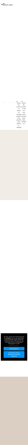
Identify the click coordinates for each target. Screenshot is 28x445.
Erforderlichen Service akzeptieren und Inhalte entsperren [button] (14, 354)
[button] (26, 4)
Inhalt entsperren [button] (14, 348)
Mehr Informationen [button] (14, 345)
